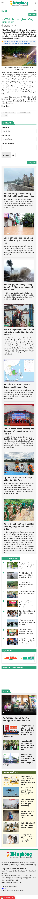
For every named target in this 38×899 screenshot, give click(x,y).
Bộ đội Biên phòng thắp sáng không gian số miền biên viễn (16, 719)
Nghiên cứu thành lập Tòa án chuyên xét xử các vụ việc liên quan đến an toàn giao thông (20, 42)
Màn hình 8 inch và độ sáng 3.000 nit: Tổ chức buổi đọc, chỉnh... (27, 814)
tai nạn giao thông (24, 113)
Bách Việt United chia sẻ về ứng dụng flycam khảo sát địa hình (27, 791)
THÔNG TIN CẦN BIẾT (11, 772)
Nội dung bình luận (8, 143)
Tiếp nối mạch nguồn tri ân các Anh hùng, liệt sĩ (27, 593)
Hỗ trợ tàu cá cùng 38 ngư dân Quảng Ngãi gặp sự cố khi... (27, 622)
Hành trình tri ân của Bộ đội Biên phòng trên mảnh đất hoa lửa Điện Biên (27, 745)
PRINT (33, 14)
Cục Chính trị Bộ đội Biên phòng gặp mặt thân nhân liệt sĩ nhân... (26, 632)
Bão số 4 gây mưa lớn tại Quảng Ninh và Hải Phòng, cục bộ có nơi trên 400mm (18, 287)
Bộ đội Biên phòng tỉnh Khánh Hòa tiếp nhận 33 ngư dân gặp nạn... (27, 641)
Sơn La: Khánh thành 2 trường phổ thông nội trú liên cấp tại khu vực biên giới (19, 431)
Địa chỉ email (6, 135)
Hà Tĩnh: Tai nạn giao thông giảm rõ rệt (17, 21)
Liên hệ (4, 888)
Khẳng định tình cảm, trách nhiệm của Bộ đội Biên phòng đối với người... (26, 566)
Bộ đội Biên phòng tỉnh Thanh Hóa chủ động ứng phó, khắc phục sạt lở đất (19, 526)
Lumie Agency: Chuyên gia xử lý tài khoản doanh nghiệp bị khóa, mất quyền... (28, 780)
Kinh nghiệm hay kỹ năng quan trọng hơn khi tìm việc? (28, 825)
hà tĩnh (5, 115)
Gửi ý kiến (31, 163)
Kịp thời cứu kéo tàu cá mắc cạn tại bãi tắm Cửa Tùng (18, 478)
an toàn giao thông (9, 113)
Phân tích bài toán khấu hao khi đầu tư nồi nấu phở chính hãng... (27, 803)
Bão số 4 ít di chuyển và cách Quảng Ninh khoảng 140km (17, 385)
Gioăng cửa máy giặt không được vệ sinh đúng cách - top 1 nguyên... (28, 838)
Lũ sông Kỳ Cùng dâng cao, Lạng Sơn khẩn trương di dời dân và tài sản (18, 240)
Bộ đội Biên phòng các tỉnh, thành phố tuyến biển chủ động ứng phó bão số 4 (19, 332)
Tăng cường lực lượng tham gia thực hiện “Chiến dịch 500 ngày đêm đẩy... (26, 604)
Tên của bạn (6, 127)
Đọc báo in (7, 651)
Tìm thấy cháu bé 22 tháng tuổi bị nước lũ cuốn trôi (26, 584)
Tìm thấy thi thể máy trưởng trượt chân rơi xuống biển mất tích (26, 575)
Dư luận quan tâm (10, 559)
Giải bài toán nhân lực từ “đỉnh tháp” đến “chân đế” (27, 613)
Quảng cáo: (9, 886)
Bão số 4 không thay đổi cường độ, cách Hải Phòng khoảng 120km (19, 194)
